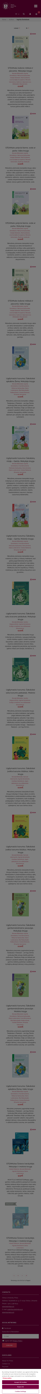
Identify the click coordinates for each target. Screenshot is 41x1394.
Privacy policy (7, 1378)
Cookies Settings (20, 1391)
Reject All (20, 1387)
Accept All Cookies (20, 1382)
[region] (20, 1381)
